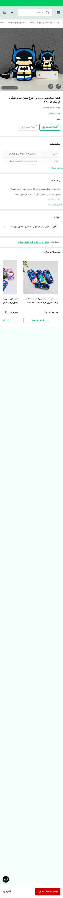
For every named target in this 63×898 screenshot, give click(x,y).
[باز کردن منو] (57, 12)
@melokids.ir (53, 199)
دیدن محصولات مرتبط (47, 891)
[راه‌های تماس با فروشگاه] (6, 879)
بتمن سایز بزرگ (28, 127)
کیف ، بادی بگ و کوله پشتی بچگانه (33, 242)
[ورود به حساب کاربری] (13, 12)
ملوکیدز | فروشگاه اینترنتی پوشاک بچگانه (45, 22)
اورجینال (51, 113)
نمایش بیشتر (57, 168)
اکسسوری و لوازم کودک (17, 22)
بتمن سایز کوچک (50, 127)
